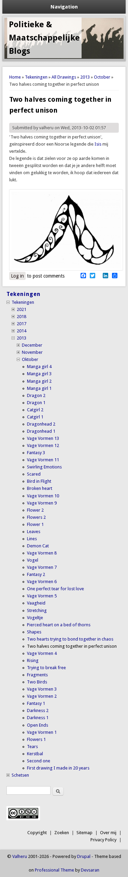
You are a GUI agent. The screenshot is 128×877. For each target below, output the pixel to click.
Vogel (32, 560)
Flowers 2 (36, 517)
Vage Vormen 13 (43, 438)
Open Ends (37, 725)
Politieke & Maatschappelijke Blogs (44, 38)
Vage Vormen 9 (42, 503)
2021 (21, 309)
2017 (21, 323)
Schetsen (20, 775)
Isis (98, 144)
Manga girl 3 (39, 373)
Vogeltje (35, 617)
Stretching (37, 610)
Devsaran (90, 870)
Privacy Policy (103, 839)
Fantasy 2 (36, 574)
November (32, 352)
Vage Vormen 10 (43, 495)
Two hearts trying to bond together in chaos (70, 639)
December (32, 345)
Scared (34, 474)
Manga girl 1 (39, 388)
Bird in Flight (39, 481)
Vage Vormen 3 (42, 689)
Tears (32, 746)
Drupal (83, 856)
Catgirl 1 (35, 416)
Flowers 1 (36, 739)
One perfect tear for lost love (55, 588)
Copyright (37, 832)
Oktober (30, 359)
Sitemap (84, 832)
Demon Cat (38, 545)
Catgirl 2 (35, 409)
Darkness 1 (37, 717)
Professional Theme (54, 870)
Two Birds (37, 681)
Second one (38, 760)
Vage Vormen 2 (42, 696)
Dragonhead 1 (41, 431)
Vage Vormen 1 (42, 732)
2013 (85, 77)
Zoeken (61, 832)
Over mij (108, 832)
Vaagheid (36, 603)
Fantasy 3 (36, 452)
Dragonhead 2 (41, 424)
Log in (17, 276)
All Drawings (64, 77)
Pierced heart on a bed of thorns (58, 624)
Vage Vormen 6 (42, 581)
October (102, 77)
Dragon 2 (36, 395)
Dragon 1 (36, 402)
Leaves (33, 531)
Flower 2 (35, 510)
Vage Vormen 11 (43, 459)
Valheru (19, 856)
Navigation (64, 7)
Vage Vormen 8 (42, 553)
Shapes (34, 631)
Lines (32, 538)
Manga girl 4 (39, 366)
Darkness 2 (37, 710)
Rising (33, 660)
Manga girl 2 (39, 381)
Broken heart (39, 488)
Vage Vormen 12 (43, 445)
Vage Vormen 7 (42, 567)
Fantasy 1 (36, 703)
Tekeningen (36, 77)
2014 (21, 330)
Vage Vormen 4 (42, 653)
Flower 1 (35, 524)
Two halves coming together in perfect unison (72, 646)
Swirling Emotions (44, 466)
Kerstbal (35, 753)
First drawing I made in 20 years (58, 768)
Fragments (37, 674)
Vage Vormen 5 (42, 595)
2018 (21, 316)
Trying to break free (46, 667)
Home (15, 77)
